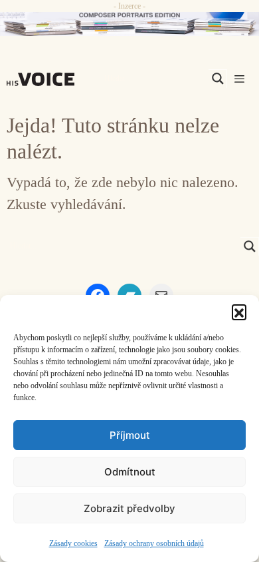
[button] (239, 311)
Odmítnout (129, 471)
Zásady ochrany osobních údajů (154, 543)
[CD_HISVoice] (129, 24)
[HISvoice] (44, 79)
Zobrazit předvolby (129, 508)
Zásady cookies (73, 543)
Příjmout (130, 435)
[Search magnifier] (218, 78)
